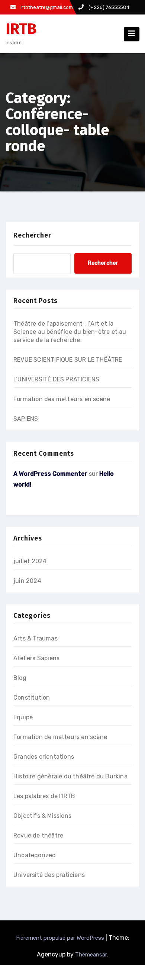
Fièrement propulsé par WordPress (60, 938)
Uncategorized (34, 855)
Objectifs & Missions (42, 815)
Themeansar (91, 954)
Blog (19, 677)
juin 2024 (27, 580)
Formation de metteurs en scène (60, 736)
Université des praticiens (49, 874)
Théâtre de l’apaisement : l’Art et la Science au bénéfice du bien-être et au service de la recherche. (69, 331)
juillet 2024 (29, 561)
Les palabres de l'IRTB (44, 796)
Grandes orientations (43, 756)
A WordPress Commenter (50, 473)
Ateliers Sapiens (36, 658)
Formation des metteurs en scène (61, 399)
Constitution (31, 697)
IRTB (21, 29)
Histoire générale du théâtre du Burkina (70, 776)
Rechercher (32, 235)
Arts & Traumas (35, 638)
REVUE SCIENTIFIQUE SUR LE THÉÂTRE (67, 359)
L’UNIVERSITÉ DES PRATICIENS (56, 379)
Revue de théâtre (38, 835)
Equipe (23, 717)
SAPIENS (25, 418)
